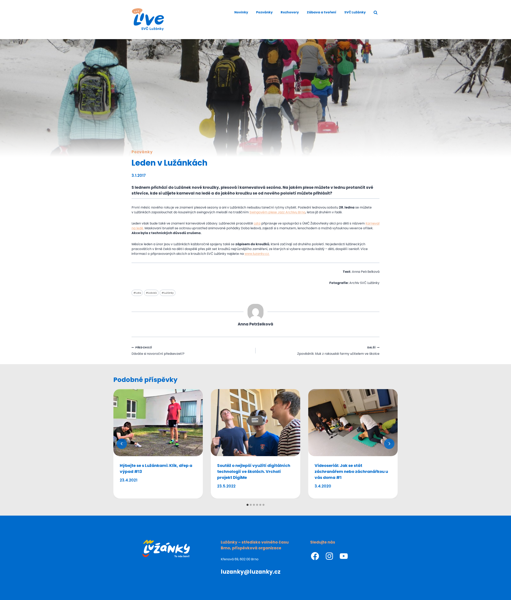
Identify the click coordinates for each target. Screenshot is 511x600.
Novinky (241, 12)
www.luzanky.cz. (257, 253)
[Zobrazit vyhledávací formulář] (375, 13)
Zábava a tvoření (321, 12)
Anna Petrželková (255, 324)
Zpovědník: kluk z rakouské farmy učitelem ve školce (338, 351)
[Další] (389, 444)
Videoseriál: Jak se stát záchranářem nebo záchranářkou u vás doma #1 (351, 471)
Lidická (151, 293)
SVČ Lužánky (355, 12)
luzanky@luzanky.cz (250, 572)
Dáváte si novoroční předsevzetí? (158, 351)
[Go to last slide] (122, 444)
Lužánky (167, 293)
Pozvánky (264, 12)
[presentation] (158, 422)
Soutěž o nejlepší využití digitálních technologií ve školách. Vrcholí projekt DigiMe (253, 471)
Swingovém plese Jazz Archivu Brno (277, 212)
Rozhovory (290, 12)
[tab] (248, 505)
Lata (257, 223)
